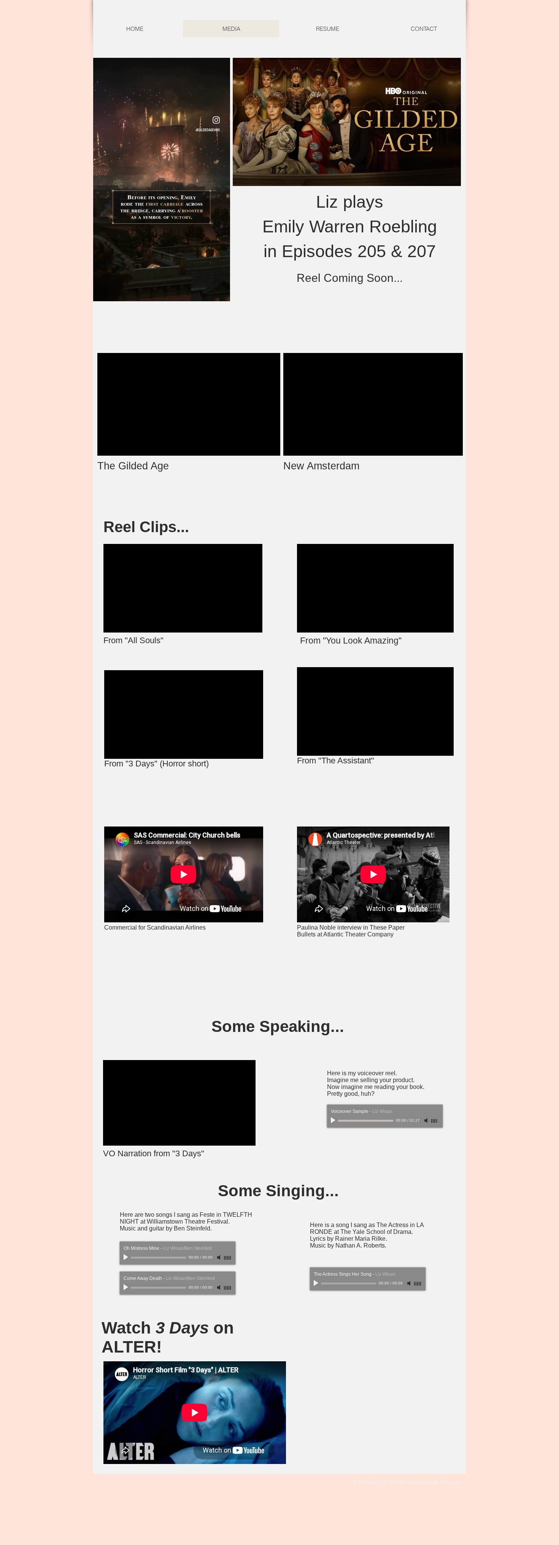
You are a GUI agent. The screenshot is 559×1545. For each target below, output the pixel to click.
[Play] (334, 1120)
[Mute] (426, 1120)
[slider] (435, 1121)
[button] (220, 293)
